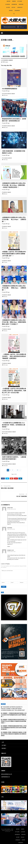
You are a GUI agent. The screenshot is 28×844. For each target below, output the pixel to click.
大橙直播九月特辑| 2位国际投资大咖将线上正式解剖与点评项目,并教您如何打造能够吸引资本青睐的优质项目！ (13, 734)
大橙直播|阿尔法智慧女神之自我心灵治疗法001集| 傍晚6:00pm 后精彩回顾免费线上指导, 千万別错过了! (14, 322)
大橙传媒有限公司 (5, 777)
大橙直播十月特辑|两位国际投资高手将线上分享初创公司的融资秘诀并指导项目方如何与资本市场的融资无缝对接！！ (14, 727)
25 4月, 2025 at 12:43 (11, 551)
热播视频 (14, 1)
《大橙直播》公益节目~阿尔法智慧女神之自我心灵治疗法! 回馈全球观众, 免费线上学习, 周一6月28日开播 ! (14, 390)
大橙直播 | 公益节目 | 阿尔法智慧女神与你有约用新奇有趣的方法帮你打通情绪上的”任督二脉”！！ (14, 254)
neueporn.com (10, 550)
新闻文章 (13, 7)
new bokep (9, 527)
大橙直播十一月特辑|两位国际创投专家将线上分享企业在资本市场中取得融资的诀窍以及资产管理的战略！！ (14, 715)
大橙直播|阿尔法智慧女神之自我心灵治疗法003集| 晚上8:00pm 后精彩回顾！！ (14, 219)
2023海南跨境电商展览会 (9, 89)
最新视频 (8, 1)
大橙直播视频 (17, 10)
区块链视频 (7, 4)
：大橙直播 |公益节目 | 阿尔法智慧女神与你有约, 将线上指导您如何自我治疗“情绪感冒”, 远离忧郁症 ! (14, 356)
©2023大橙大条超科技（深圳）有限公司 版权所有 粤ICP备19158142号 (7, 830)
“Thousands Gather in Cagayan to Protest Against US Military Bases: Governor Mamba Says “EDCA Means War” (13, 708)
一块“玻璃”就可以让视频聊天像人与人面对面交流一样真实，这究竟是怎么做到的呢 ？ (13, 425)
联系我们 (4, 748)
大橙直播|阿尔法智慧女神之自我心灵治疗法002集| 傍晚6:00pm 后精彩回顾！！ (14, 288)
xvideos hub (10, 507)
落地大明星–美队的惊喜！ (7, 488)
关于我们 (4, 745)
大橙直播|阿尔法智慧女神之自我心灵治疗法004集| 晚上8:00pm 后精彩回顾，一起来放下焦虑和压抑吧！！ (14, 185)
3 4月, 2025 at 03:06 (11, 529)
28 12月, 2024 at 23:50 (11, 509)
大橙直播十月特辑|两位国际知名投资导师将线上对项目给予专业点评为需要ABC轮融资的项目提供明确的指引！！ (14, 721)
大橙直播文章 (19, 7)
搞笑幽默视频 (14, 4)
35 (17, 470)
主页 (3, 742)
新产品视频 (20, 1)
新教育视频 (21, 4)
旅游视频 (11, 10)
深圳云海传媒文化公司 (6, 774)
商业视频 (8, 7)
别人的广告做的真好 (22, 496)
